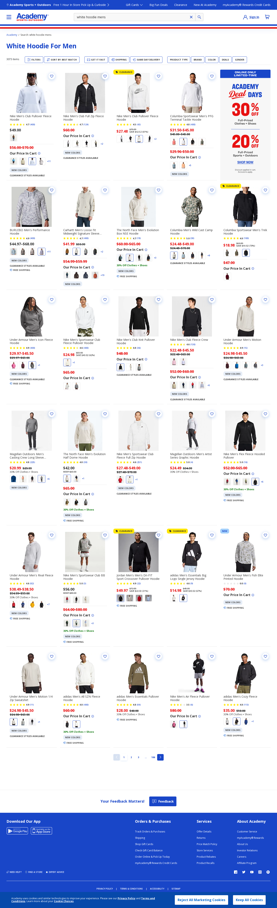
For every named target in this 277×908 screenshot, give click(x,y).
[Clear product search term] (191, 17)
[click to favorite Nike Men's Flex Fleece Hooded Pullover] (265, 414)
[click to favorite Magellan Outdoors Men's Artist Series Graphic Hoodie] (212, 414)
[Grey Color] (41, 161)
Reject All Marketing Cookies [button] (201, 900)
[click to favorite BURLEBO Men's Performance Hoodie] (51, 190)
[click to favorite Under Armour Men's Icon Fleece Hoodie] (51, 299)
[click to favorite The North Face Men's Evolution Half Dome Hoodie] (105, 414)
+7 (48, 604)
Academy (11, 35)
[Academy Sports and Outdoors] (32, 17)
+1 (39, 365)
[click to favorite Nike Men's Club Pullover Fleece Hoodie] (51, 76)
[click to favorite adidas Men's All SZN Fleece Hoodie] (105, 656)
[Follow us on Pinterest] (268, 872)
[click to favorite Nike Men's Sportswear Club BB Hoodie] (105, 535)
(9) (191, 583)
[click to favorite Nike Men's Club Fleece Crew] (212, 299)
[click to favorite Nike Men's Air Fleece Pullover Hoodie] (212, 656)
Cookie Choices (64, 901)
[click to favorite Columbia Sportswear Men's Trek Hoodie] (265, 190)
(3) (84, 583)
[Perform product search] (199, 17)
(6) (191, 704)
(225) (32, 462)
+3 (155, 257)
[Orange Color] (183, 165)
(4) (191, 462)
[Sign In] (245, 17)
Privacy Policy (126, 898)
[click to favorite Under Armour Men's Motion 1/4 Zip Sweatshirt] (51, 656)
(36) (139, 348)
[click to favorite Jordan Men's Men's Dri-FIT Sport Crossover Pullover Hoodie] (158, 535)
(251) (139, 462)
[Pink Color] (174, 142)
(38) (192, 238)
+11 (49, 161)
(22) (139, 583)
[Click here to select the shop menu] (8, 17)
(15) (246, 348)
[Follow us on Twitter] (243, 872)
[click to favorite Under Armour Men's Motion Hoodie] (265, 299)
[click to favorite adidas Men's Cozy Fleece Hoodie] (265, 656)
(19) (139, 238)
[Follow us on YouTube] (251, 872)
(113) (246, 704)
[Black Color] (130, 139)
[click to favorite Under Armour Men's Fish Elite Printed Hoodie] (265, 535)
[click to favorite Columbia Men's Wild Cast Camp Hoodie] (212, 190)
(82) (32, 583)
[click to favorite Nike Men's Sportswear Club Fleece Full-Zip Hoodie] (158, 414)
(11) (32, 704)
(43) (139, 124)
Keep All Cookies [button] (249, 900)
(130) (192, 344)
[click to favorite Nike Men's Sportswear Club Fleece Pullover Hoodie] (105, 299)
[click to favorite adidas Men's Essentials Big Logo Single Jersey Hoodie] (212, 535)
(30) (85, 462)
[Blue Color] (13, 161)
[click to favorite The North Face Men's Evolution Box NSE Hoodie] (158, 190)
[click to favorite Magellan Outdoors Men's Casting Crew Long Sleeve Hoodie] (51, 414)
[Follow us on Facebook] (235, 872)
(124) (86, 124)
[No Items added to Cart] (267, 17)
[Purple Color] (183, 362)
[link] (116, 757)
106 (153, 757)
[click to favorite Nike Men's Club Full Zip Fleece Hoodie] (105, 76)
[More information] (39, 153)
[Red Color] (95, 275)
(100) (246, 238)
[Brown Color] (13, 138)
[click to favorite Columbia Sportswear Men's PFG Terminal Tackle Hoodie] (212, 76)
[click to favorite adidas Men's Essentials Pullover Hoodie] (158, 656)
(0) (245, 583)
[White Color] (32, 161)
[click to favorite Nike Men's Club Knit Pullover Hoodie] (158, 299)
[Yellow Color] (32, 604)
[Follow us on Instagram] (260, 872)
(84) (139, 704)
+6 (48, 479)
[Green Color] (76, 144)
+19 (102, 275)
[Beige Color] (23, 161)
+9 (208, 255)
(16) (246, 462)
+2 (102, 144)
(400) (32, 124)
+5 (190, 165)
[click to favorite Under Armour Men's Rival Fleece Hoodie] (51, 535)
